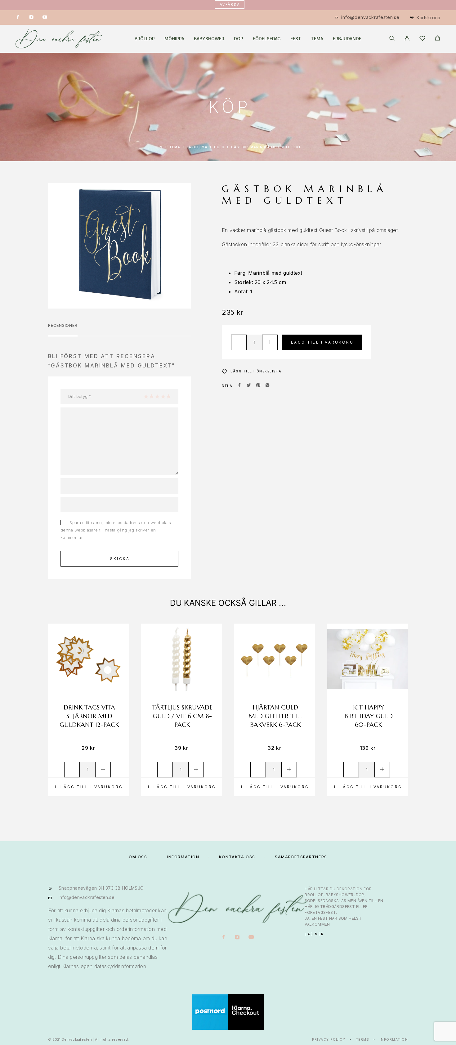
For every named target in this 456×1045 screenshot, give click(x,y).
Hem (159, 147)
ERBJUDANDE (347, 38)
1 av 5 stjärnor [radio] (146, 396)
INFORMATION (183, 857)
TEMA (317, 38)
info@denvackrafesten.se (370, 17)
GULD (219, 147)
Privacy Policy (328, 1039)
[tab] (63, 329)
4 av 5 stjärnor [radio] (163, 396)
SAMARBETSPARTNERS (301, 857)
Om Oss (138, 857)
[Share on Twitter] (248, 385)
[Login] (407, 39)
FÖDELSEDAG (267, 38)
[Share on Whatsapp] (267, 385)
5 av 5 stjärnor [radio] (168, 396)
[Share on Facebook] (239, 385)
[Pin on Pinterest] (258, 385)
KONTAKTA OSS (237, 857)
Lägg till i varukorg (322, 342)
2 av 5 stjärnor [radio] (151, 396)
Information (394, 1039)
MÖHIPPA (174, 38)
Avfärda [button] (230, 4)
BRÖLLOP (145, 38)
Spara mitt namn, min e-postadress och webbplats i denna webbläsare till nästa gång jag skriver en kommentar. (116, 530)
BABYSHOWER (209, 38)
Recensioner (63, 325)
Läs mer (314, 934)
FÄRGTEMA (197, 147)
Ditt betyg (79, 396)
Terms (362, 1039)
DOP (238, 38)
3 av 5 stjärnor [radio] (157, 396)
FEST (295, 38)
